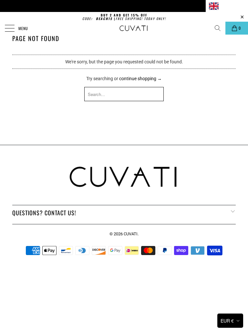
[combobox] (227, 6)
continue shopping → (140, 78)
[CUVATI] (134, 28)
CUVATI (131, 233)
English (228, 5)
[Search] (218, 28)
